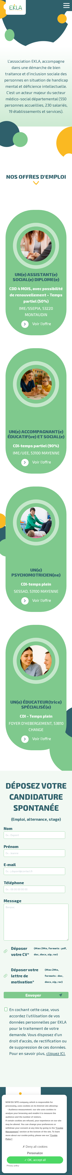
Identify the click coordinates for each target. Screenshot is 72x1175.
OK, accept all (36, 1160)
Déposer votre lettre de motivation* (37, 975)
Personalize (35, 1153)
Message (12, 900)
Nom (8, 828)
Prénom (11, 846)
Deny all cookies (36, 1146)
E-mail (10, 864)
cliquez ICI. (56, 1053)
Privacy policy (13, 1165)
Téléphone (14, 882)
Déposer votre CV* (39, 951)
